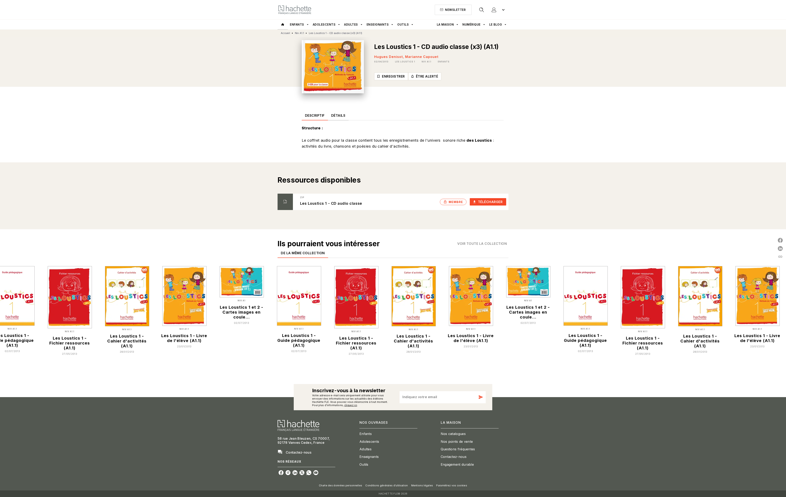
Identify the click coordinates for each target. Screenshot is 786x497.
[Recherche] (482, 10)
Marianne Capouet (421, 57)
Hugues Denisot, (389, 57)
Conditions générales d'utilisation (386, 485)
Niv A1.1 (299, 33)
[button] (453, 10)
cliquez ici (350, 405)
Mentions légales (422, 485)
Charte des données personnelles (340, 485)
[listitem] (281, 472)
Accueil (285, 33)
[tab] (283, 24)
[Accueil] (295, 9)
